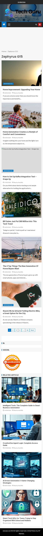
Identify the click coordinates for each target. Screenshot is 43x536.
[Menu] (9, 24)
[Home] (4, 24)
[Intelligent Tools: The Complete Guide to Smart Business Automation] (21, 390)
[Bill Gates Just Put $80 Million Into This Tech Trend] (21, 205)
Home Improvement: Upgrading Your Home (21, 89)
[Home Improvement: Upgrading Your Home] (21, 73)
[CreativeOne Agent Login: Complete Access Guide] (21, 427)
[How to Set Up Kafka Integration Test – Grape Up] (21, 160)
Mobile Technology (10, 513)
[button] (9, 24)
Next (32, 330)
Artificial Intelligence (11, 400)
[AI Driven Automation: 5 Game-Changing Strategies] (21, 465)
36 (27, 330)
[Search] (36, 24)
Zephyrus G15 (8, 83)
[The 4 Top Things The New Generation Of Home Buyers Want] (21, 250)
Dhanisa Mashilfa (18, 93)
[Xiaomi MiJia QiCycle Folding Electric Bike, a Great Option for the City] (21, 294)
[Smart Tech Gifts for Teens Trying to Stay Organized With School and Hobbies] (21, 502)
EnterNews (32, 531)
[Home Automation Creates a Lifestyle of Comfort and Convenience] (21, 115)
